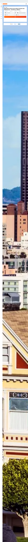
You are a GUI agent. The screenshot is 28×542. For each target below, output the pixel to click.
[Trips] (1, 16)
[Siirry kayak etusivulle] (5, 3)
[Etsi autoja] (1, 9)
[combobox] (10, 13)
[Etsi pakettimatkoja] (1, 10)
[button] (1, 4)
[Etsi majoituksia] (1, 7)
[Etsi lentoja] (1, 6)
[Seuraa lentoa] (1, 14)
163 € (5, 8)
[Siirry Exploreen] (1, 13)
